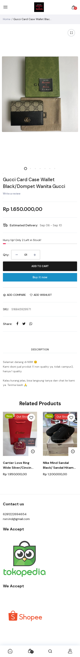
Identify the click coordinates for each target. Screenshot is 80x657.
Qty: (6, 255)
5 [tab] (45, 168)
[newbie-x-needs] (39, 7)
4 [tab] (40, 168)
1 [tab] (25, 168)
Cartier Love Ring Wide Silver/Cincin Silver (17, 465)
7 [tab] (55, 168)
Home (6, 19)
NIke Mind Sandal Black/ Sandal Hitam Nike (58, 465)
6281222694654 (15, 514)
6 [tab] (50, 168)
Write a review (11, 193)
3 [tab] (35, 168)
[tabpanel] (40, 94)
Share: (7, 324)
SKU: (6, 309)
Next (72, 451)
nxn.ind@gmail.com (16, 519)
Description (40, 349)
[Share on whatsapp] (30, 323)
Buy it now (40, 277)
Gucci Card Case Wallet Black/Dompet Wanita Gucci (34, 183)
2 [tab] (30, 168)
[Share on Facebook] (17, 323)
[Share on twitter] (24, 323)
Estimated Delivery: (24, 225)
